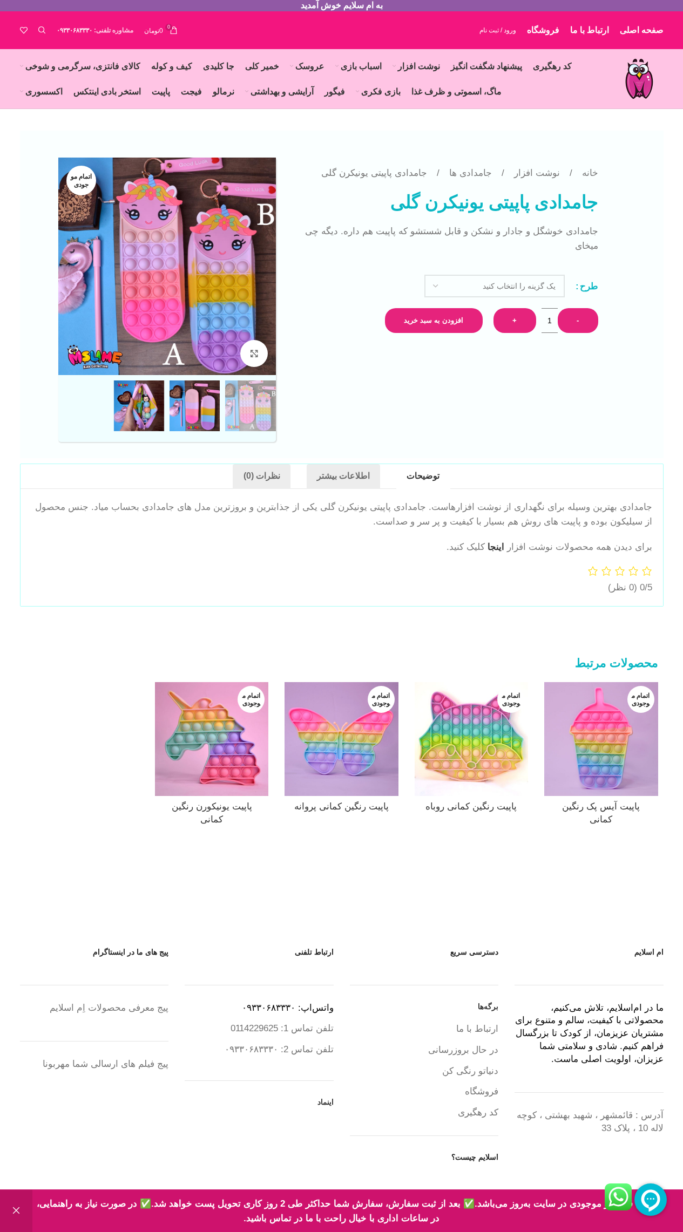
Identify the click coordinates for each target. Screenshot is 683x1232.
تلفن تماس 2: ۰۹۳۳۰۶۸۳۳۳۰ (279, 1049)
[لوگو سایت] (639, 78)
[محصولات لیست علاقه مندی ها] (24, 30)
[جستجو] (42, 30)
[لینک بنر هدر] (341, 5)
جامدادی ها (469, 173)
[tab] (423, 476)
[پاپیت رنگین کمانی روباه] (471, 738)
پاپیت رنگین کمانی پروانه (341, 806)
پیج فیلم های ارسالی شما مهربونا (105, 1064)
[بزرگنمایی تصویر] (253, 353)
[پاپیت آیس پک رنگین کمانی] (601, 738)
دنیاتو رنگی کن (470, 1071)
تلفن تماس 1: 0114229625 (282, 1028)
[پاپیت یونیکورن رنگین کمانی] (211, 738)
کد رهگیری (478, 1112)
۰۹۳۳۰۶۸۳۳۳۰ (74, 30)
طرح (589, 286)
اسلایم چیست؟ (474, 1157)
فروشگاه (481, 1091)
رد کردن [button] (16, 1211)
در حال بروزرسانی (463, 1050)
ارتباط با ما (477, 1029)
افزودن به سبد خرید (433, 320)
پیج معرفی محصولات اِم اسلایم (109, 1008)
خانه (588, 173)
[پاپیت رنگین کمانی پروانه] (341, 738)
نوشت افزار (535, 173)
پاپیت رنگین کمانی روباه (471, 806)
